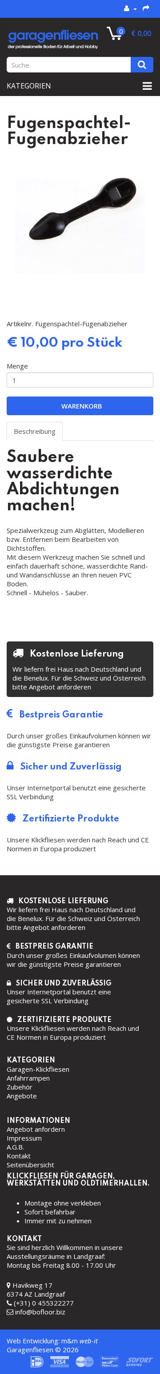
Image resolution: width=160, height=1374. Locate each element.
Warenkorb (80, 405)
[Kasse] (147, 8)
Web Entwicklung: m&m (52, 1340)
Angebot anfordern (36, 1129)
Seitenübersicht (30, 1164)
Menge (17, 365)
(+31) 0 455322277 (44, 1302)
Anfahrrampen (28, 1078)
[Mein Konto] (130, 8)
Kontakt (19, 1155)
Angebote (22, 1095)
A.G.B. (15, 1146)
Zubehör (19, 1086)
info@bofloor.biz (40, 1311)
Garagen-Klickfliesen (38, 1069)
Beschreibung (35, 431)
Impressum (24, 1138)
